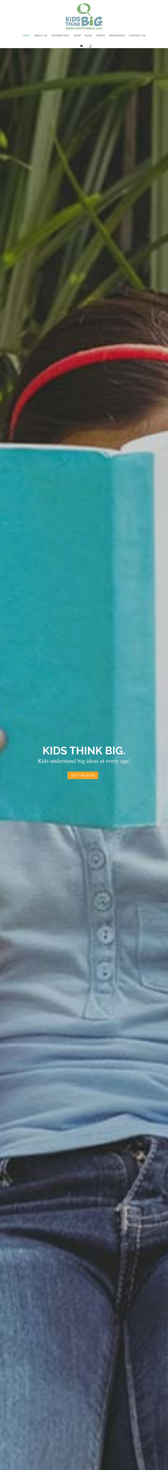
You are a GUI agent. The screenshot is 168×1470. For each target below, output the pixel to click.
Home (26, 35)
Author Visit (61, 35)
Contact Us (137, 35)
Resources (117, 35)
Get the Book (83, 775)
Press (100, 35)
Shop (77, 35)
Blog (88, 35)
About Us (40, 35)
